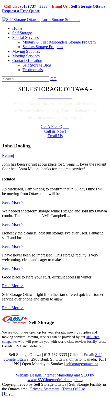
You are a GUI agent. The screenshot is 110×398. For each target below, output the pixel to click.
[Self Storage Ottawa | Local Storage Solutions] (41, 19)
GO (53, 79)
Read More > (13, 202)
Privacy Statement (44, 389)
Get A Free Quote (55, 126)
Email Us (55, 136)
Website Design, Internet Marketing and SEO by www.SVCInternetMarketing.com (55, 377)
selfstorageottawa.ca (82, 364)
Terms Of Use (73, 389)
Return (7, 155)
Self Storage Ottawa (88, 6)
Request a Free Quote (21, 11)
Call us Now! (55, 131)
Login (9, 393)
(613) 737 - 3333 (34, 6)
